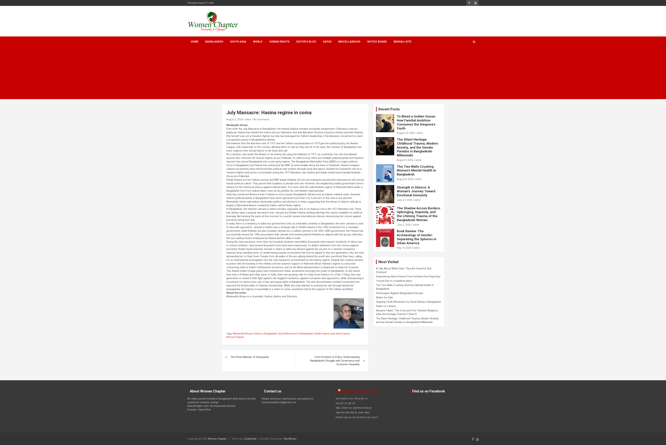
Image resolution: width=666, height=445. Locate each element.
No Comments (261, 119)
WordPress (290, 438)
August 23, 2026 (406, 133)
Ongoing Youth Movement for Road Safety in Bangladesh (408, 301)
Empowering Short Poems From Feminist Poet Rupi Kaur (408, 276)
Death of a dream (386, 306)
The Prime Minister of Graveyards (250, 357)
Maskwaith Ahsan (242, 333)
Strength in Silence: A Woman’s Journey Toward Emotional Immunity (416, 191)
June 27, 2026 (404, 200)
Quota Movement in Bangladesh (295, 333)
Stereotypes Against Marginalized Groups (399, 293)
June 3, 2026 (404, 224)
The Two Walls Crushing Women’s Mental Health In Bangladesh (416, 171)
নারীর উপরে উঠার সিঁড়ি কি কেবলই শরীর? (353, 412)
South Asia (238, 41)
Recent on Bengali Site (359, 391)
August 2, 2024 (234, 119)
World (257, 41)
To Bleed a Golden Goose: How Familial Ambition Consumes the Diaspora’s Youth (416, 122)
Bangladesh (214, 41)
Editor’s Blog (306, 41)
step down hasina (340, 333)
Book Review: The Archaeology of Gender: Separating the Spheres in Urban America (416, 237)
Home (194, 41)
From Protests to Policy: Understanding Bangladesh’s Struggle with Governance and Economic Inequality (335, 360)
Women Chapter (235, 337)
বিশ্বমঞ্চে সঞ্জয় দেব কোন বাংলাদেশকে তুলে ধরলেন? (357, 417)
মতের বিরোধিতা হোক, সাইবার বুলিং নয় (352, 398)
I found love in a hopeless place (394, 280)
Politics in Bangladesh (265, 333)
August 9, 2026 (405, 160)
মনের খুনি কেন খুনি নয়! (345, 403)
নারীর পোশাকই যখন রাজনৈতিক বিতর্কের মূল (354, 408)
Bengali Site (402, 41)
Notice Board (377, 41)
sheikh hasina (321, 333)
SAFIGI (327, 41)
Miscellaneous (349, 41)
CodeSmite (250, 438)
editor (248, 119)
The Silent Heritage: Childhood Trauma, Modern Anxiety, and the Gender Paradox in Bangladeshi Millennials (417, 147)
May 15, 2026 (404, 247)
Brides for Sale (384, 297)
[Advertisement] (333, 73)
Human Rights (279, 41)
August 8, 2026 (405, 179)
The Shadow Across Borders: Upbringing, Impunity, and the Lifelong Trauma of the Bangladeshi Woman (419, 214)
